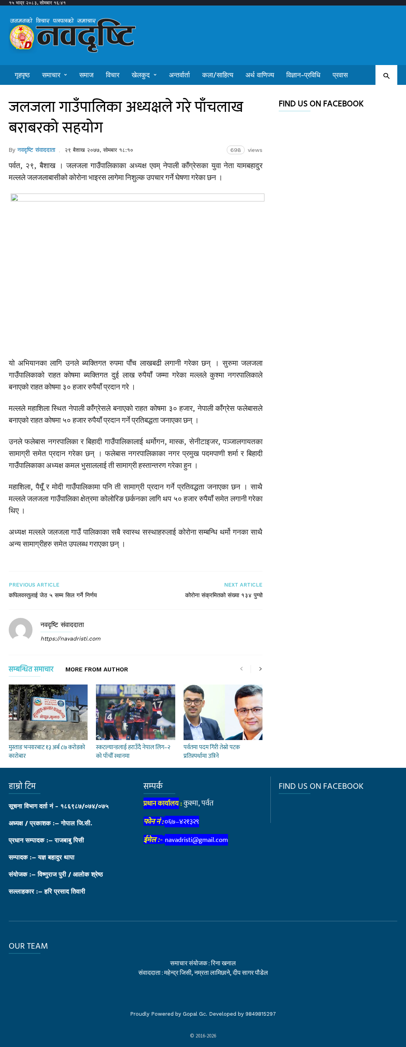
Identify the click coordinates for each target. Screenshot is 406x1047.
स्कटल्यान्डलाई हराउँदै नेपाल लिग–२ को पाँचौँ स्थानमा (133, 751)
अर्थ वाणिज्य (259, 75)
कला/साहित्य (217, 75)
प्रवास (340, 75)
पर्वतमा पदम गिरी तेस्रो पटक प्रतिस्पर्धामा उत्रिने (212, 751)
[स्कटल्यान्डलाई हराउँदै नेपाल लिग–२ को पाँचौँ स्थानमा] (135, 712)
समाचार (51, 75)
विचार (112, 75)
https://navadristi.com (70, 638)
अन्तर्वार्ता (179, 75)
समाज (86, 75)
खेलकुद (141, 75)
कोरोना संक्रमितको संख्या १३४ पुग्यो (223, 595)
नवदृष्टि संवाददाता (36, 149)
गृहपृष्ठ (22, 75)
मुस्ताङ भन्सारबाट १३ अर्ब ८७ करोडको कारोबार (47, 751)
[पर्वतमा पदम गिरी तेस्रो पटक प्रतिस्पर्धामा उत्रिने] (223, 712)
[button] (386, 75)
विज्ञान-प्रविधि (303, 75)
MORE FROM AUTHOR (96, 670)
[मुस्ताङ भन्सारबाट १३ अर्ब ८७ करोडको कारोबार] (48, 712)
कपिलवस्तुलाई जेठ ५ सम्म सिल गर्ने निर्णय (53, 595)
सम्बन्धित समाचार (31, 670)
